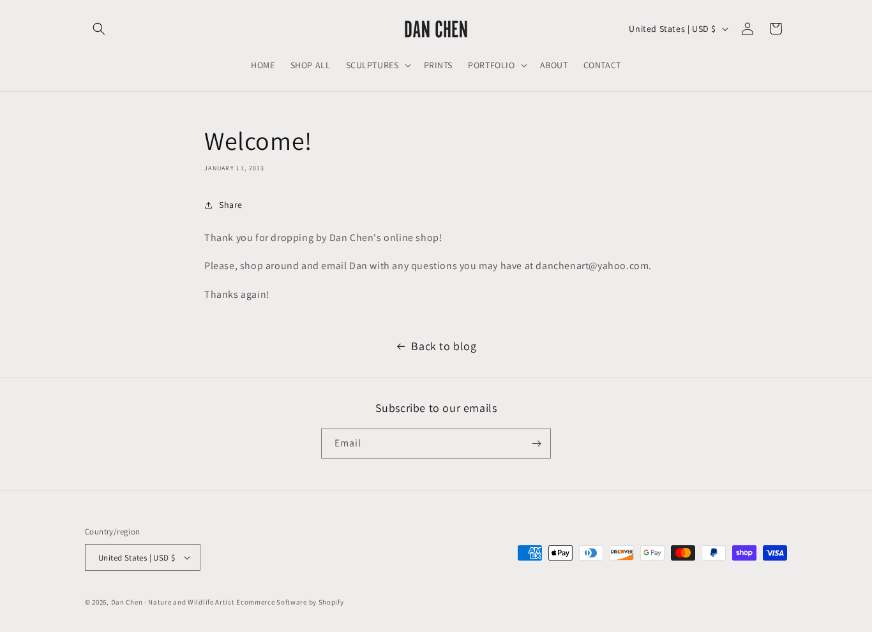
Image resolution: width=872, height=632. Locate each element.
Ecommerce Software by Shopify (289, 602)
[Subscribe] (536, 444)
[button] (99, 29)
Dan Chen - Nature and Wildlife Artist (173, 602)
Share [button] (231, 204)
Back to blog (443, 346)
